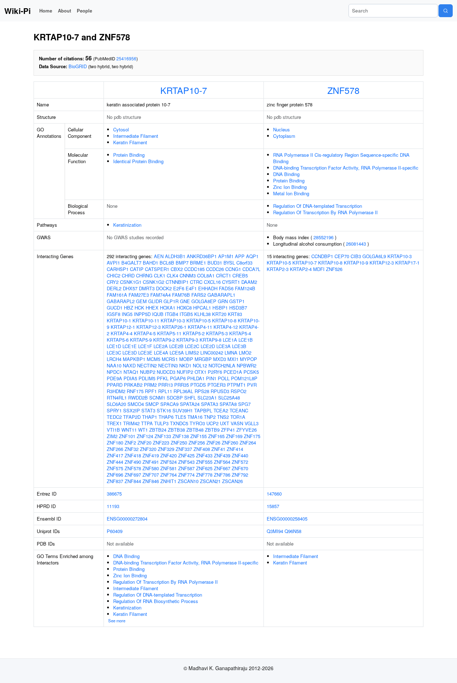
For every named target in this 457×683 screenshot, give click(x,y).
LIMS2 (192, 352)
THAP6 (166, 416)
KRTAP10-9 (356, 262)
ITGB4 (171, 314)
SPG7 (244, 404)
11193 (113, 506)
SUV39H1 (182, 410)
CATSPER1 (157, 269)
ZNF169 (234, 436)
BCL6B (167, 262)
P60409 (114, 531)
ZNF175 (252, 436)
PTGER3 (216, 384)
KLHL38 (202, 314)
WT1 (143, 429)
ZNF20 (144, 442)
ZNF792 (240, 474)
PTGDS (198, 384)
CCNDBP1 (322, 256)
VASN (237, 423)
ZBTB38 (176, 429)
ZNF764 (168, 474)
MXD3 (219, 359)
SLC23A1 (207, 397)
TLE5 (180, 416)
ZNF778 (204, 474)
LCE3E (145, 352)
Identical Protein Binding (138, 161)
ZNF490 (133, 461)
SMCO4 (135, 404)
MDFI (319, 269)
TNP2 (210, 416)
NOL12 (200, 365)
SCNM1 (157, 397)
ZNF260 (230, 442)
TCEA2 (221, 410)
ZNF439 (222, 455)
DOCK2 (164, 288)
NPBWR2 (246, 365)
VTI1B (113, 429)
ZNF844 (133, 481)
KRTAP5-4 (240, 333)
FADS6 (226, 288)
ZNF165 (216, 436)
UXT (224, 423)
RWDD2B (138, 397)
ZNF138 (180, 436)
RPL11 (165, 391)
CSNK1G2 (153, 281)
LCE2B (176, 346)
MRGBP (203, 359)
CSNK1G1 (130, 281)
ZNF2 (130, 442)
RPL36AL (183, 391)
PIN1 (211, 378)
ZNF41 (218, 449)
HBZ (128, 307)
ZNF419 (150, 455)
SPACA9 (169, 404)
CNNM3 (188, 275)
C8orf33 (244, 262)
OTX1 (200, 371)
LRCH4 (114, 359)
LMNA (231, 352)
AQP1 (252, 256)
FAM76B (181, 294)
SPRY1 (114, 410)
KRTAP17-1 (407, 262)
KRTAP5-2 (194, 333)
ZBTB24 (157, 429)
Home (45, 10)
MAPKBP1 (134, 359)
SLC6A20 (116, 404)
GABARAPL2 (121, 301)
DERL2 (114, 288)
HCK (139, 307)
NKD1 (185, 365)
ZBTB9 (212, 429)
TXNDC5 (179, 423)
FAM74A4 (160, 294)
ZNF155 (198, 436)
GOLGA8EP (203, 301)
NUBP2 (147, 371)
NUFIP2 (185, 371)
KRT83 (235, 314)
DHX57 (130, 288)
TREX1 (114, 423)
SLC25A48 (229, 397)
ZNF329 (166, 449)
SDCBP (175, 397)
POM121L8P (244, 378)
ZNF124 (145, 436)
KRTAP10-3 (173, 320)
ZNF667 (222, 468)
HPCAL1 (202, 307)
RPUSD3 (220, 391)
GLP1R (171, 301)
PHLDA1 (196, 378)
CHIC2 (113, 275)
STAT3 (148, 410)
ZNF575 (115, 468)
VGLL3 (251, 423)
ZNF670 (240, 468)
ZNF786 (222, 474)
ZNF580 (150, 468)
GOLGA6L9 (374, 256)
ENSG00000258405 (287, 518)
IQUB (158, 314)
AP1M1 (225, 256)
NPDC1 (114, 371)
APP (240, 256)
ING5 (127, 314)
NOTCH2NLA (222, 365)
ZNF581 (168, 468)
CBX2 (177, 269)
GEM (141, 301)
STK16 (164, 410)
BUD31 (214, 262)
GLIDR (155, 301)
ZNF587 (186, 468)
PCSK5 (251, 371)
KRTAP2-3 (277, 269)
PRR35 (181, 384)
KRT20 (219, 314)
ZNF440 (240, 455)
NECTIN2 (147, 365)
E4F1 (191, 288)
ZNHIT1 (168, 481)
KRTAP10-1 (119, 320)
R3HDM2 (116, 391)
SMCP (152, 404)
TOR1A (237, 416)
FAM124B (245, 288)
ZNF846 (150, 481)
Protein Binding (129, 154)
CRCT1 (223, 275)
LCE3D (129, 352)
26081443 (356, 243)
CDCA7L (251, 269)
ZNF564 (222, 461)
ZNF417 (115, 455)
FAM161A (117, 294)
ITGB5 (186, 314)
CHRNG (144, 275)
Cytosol (121, 129)
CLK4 (172, 275)
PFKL (163, 378)
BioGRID (78, 66)
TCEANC (239, 410)
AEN (159, 256)
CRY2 (113, 281)
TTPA (147, 423)
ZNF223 (161, 442)
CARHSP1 (118, 269)
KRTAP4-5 (145, 333)
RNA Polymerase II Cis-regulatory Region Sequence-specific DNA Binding (341, 158)
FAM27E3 (139, 294)
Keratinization (127, 224)
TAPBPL (203, 410)
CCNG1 (233, 269)
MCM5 (153, 359)
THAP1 (149, 416)
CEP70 (342, 256)
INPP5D (142, 314)
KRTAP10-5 (198, 320)
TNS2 (223, 416)
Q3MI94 (275, 531)
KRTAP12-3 (148, 326)
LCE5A (177, 352)
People (84, 10)
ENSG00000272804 (127, 518)
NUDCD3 (166, 371)
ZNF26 (213, 442)
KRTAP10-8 (224, 320)
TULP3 (161, 423)
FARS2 (198, 294)
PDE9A (114, 378)
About (64, 10)
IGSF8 (113, 314)
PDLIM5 (147, 378)
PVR (252, 384)
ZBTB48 (195, 429)
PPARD (114, 384)
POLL (224, 378)
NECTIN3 (168, 365)
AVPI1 (113, 262)
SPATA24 (190, 404)
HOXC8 (184, 307)
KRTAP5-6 (118, 339)
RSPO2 (238, 391)
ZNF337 (184, 449)
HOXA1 (167, 307)
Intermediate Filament (135, 135)
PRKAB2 (133, 384)
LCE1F (145, 346)
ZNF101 (127, 436)
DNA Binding (286, 174)
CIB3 (356, 256)
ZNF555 (204, 461)
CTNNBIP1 (177, 281)
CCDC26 (215, 269)
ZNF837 (115, 481)
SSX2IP (131, 410)
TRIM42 (131, 423)
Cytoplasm (284, 135)
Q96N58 (293, 531)
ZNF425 (186, 455)
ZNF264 (248, 442)
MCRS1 (170, 359)
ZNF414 (235, 449)
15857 (273, 506)
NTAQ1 (131, 371)
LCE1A (230, 339)
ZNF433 (204, 455)
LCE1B (245, 339)
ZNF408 (202, 449)
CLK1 (159, 275)
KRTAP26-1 (174, 326)
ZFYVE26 (246, 429)
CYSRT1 (231, 281)
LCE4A (161, 352)
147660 (274, 493)
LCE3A (223, 346)
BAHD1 (150, 262)
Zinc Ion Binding (290, 187)
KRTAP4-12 (226, 326)
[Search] (445, 10)
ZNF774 (186, 474)
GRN (223, 301)
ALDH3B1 (175, 256)
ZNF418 (133, 455)
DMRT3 (147, 288)
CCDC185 (194, 269)
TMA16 (194, 416)
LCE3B (239, 346)
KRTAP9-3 (187, 339)
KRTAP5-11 (169, 333)
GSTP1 (237, 301)
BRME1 (198, 262)
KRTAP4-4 (121, 333)
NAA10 (114, 365)
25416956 (126, 58)
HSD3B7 (238, 307)
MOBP (186, 359)
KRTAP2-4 (301, 269)
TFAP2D (132, 416)
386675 (114, 493)
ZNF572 (240, 461)
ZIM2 (112, 436)
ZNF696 (115, 474)
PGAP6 (178, 378)
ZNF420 (168, 455)
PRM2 (150, 384)
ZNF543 (186, 461)
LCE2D (208, 346)
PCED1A (233, 371)
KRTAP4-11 (200, 326)
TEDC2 (114, 416)
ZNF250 (179, 442)
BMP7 (182, 262)
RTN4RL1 (117, 397)
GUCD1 (114, 307)
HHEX (152, 307)
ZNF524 (168, 461)
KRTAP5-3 (217, 333)
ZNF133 (163, 436)
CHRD (128, 275)
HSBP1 (220, 307)
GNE (185, 301)
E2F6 (178, 288)
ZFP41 (228, 429)
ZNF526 (334, 269)
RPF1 (151, 391)
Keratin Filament (130, 142)
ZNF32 (132, 449)
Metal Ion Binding (291, 193)
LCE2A (161, 346)
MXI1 (232, 359)
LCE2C (192, 346)
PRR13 (165, 384)
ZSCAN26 (232, 481)
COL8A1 (206, 275)
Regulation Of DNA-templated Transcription (317, 205)
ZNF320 (148, 449)
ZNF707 (150, 474)
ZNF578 (343, 90)
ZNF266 (115, 449)
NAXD (129, 365)
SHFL (190, 397)
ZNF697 (133, 474)
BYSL (229, 262)
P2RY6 (215, 371)
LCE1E (129, 346)
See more (116, 620)
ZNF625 (204, 468)
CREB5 (240, 275)
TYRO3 (197, 423)
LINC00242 (211, 352)
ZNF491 (150, 461)
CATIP (137, 269)
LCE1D (114, 346)
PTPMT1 (236, 384)
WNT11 (129, 429)
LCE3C (114, 352)
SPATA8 (228, 404)
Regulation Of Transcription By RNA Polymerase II (325, 212)
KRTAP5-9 (141, 339)
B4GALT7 (131, 262)
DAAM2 (249, 281)
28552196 (323, 237)
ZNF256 (197, 442)
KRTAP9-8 (210, 339)
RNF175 (135, 391)
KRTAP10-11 (145, 320)
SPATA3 (209, 404)
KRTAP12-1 (123, 326)
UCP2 (212, 423)
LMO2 (245, 352)
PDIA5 (130, 378)
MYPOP (248, 359)
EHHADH (207, 288)
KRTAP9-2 (164, 339)
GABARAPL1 (221, 294)
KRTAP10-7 (183, 90)
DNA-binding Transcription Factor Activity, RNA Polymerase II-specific (345, 167)
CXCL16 (212, 281)
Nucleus (281, 129)
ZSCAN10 (188, 481)
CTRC (196, 281)
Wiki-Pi (17, 11)
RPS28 (202, 391)
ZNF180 (115, 442)
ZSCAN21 (210, 481)
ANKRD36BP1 (202, 256)
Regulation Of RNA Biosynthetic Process (155, 601)
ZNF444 (115, 461)
